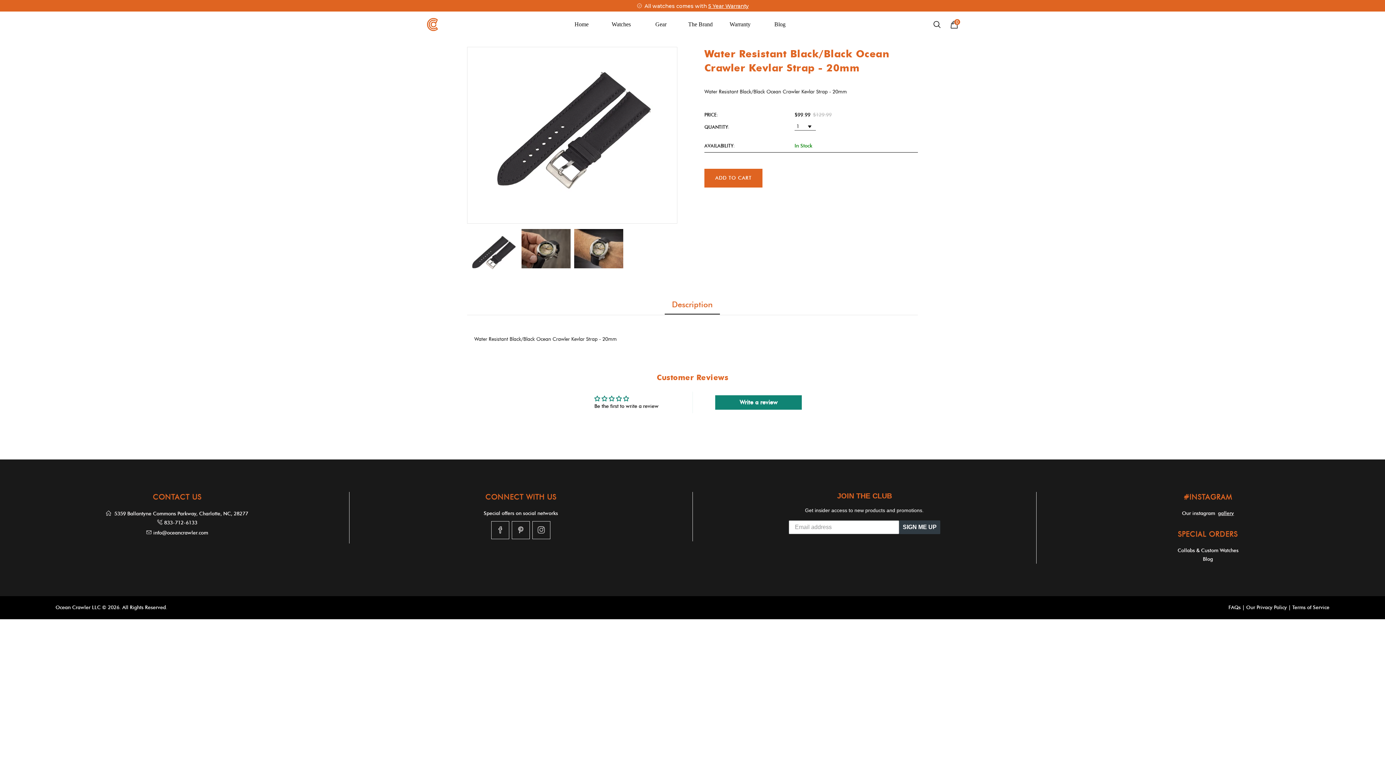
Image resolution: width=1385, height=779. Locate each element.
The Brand (700, 24)
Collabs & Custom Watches (1208, 550)
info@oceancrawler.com (180, 533)
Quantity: (716, 127)
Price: (711, 115)
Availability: (719, 146)
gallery (1226, 513)
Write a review (759, 402)
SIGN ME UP (920, 527)
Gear (661, 24)
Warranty (740, 24)
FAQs (1234, 607)
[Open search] (937, 24)
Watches (621, 24)
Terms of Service (1310, 607)
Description (692, 304)
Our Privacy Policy (1266, 607)
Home (582, 24)
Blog (780, 24)
